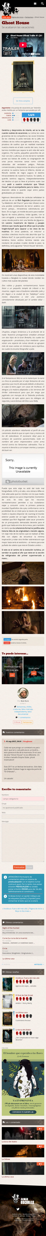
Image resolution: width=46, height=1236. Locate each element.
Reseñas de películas (29, 1214)
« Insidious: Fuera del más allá (15, 908)
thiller (29, 707)
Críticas (17, 722)
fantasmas (21, 707)
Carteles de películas (18, 1216)
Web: (4, 812)
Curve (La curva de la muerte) (14, 938)
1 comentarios (24, 717)
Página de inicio (17, 17)
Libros (34, 1216)
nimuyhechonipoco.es (28, 1220)
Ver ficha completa (23, 101)
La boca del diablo (23, 1029)
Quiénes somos (17, 1214)
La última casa (8, 958)
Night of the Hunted (10, 928)
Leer (12, 675)
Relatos (28, 1216)
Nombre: (5, 795)
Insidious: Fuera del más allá (27, 978)
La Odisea (6, 1159)
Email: (4, 803)
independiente (20, 711)
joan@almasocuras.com (26, 1219)
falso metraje (27, 709)
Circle (4, 948)
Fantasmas (29, 17)
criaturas (17, 709)
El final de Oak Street (24, 995)
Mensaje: (5, 821)
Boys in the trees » (23, 911)
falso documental (25, 712)
